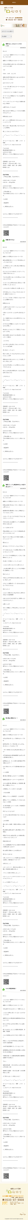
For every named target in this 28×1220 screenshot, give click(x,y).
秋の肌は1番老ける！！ (12, 718)
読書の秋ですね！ (10, 239)
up (22, 1213)
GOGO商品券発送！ (11, 988)
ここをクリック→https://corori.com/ (12, 144)
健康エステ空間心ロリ (14, 9)
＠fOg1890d (12, 182)
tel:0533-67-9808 (7, 152)
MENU (14, 2)
